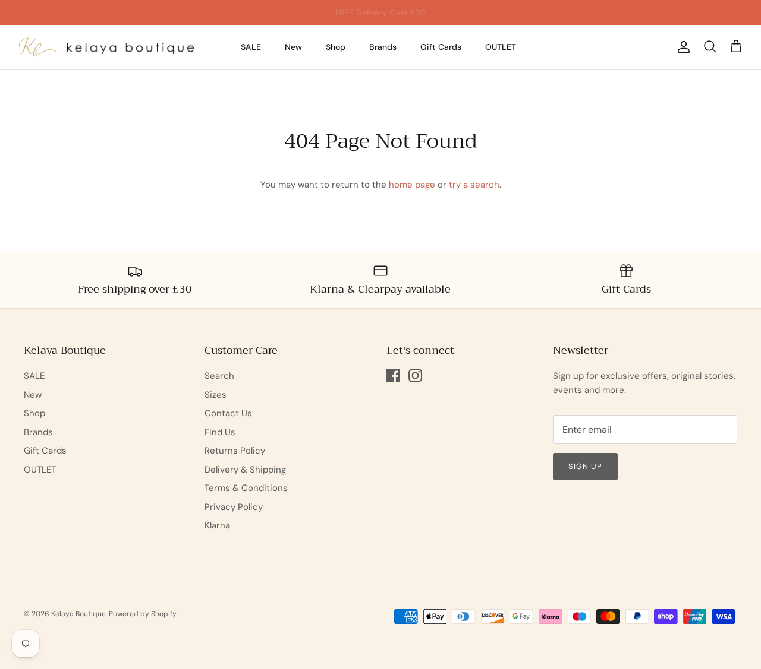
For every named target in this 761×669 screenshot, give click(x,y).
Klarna (217, 525)
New (293, 47)
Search (219, 376)
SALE (251, 47)
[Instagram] (415, 375)
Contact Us (228, 413)
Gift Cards (440, 47)
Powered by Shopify (143, 614)
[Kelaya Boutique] (107, 47)
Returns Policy (235, 450)
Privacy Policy (234, 507)
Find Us (220, 432)
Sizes (216, 395)
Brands (383, 47)
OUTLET (500, 47)
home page (412, 185)
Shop (335, 47)
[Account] (681, 47)
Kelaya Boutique (78, 614)
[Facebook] (393, 375)
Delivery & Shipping (245, 469)
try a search (474, 185)
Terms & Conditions (246, 488)
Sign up (585, 466)
